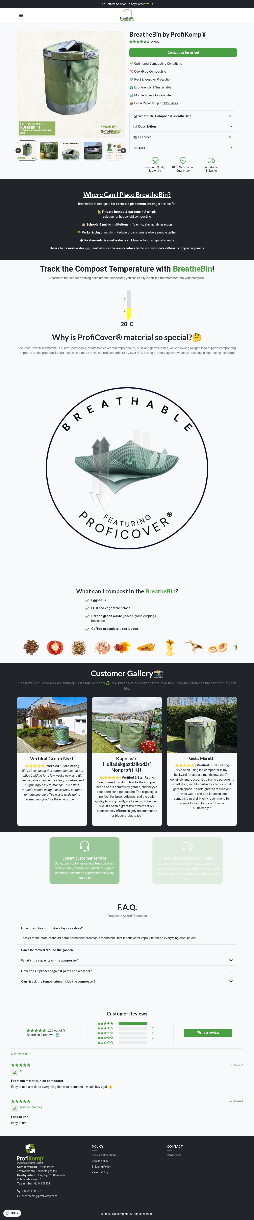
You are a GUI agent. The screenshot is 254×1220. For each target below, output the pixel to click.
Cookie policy (100, 1160)
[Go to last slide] (18, 150)
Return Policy (100, 1172)
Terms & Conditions (104, 1155)
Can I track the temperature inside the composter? (58, 981)
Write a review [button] (208, 1033)
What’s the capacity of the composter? (50, 960)
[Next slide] (123, 150)
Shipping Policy (101, 1166)
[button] (21, 15)
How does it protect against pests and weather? (56, 971)
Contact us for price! (183, 53)
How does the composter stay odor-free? (52, 928)
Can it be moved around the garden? (47, 950)
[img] (20, 1065)
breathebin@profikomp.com (39, 1196)
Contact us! (174, 1155)
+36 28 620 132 (31, 1190)
